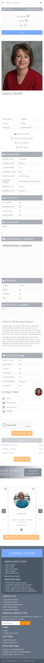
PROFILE (22, 32)
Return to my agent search (22, 537)
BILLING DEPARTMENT (11, 610)
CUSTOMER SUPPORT (10, 600)
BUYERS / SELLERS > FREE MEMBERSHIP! (17, 652)
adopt (22, 503)
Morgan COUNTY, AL (32, 472)
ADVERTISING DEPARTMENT (13, 605)
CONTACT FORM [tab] (22, 134)
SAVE (21, 25)
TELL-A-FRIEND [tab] (23, 143)
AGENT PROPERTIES (10, 643)
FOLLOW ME (22, 16)
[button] (35, 2)
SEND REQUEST (20, 433)
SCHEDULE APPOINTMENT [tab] (22, 138)
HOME (5, 631)
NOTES (22, 21)
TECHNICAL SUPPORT (10, 602)
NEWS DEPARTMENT (10, 607)
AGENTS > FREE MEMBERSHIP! (13, 649)
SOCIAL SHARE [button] (23, 147)
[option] (22, 510)
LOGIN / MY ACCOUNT (11, 633)
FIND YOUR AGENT (9, 640)
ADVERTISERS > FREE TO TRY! (13, 654)
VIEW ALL (20, 459)
